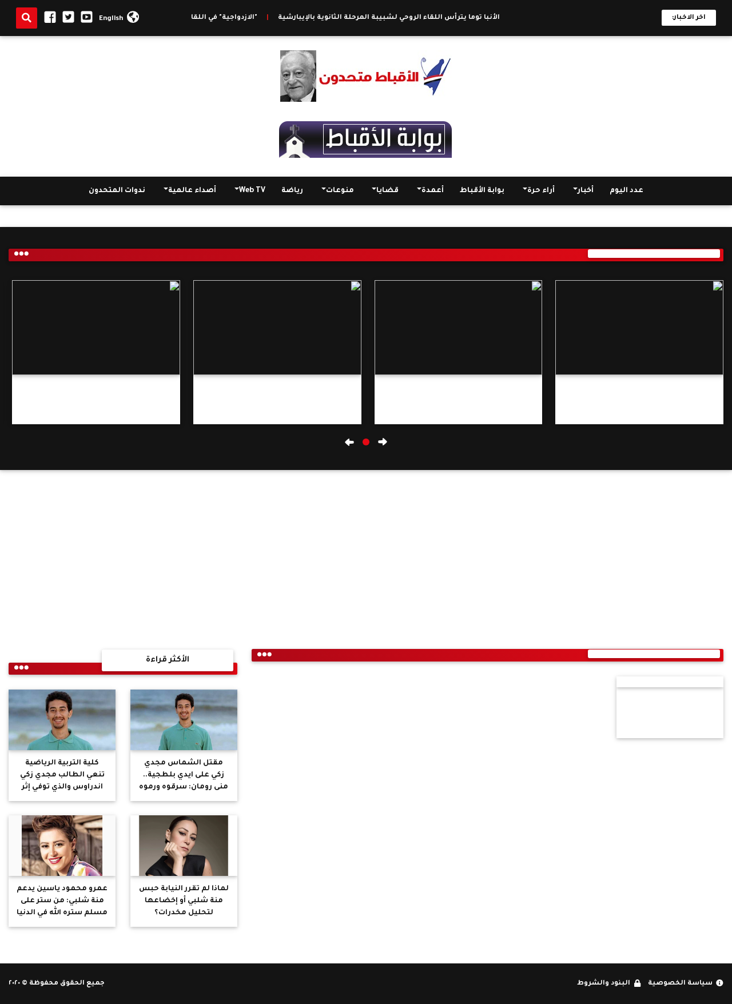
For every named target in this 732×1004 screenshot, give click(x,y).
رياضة (292, 191)
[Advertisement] (123, 555)
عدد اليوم (626, 191)
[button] (366, 442)
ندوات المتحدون (117, 191)
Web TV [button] (252, 191)
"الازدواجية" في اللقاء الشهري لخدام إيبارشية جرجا (190, 18)
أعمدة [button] (432, 191)
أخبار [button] (586, 191)
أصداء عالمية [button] (192, 191)
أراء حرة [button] (541, 191)
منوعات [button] (340, 191)
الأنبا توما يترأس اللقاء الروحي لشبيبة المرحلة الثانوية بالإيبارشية (407, 18)
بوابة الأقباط (482, 191)
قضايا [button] (387, 191)
